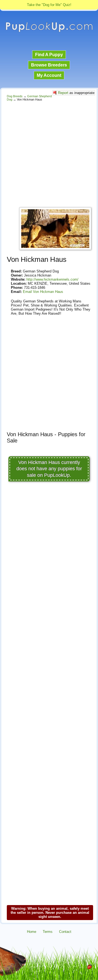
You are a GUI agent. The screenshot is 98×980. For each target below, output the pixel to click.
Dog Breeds (15, 96)
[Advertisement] (49, 153)
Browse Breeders (49, 65)
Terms (48, 932)
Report (63, 93)
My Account (49, 75)
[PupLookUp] (49, 31)
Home (31, 932)
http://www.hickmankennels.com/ (52, 279)
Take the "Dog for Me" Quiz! (49, 5)
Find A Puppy (49, 54)
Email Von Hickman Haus (43, 292)
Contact (65, 932)
